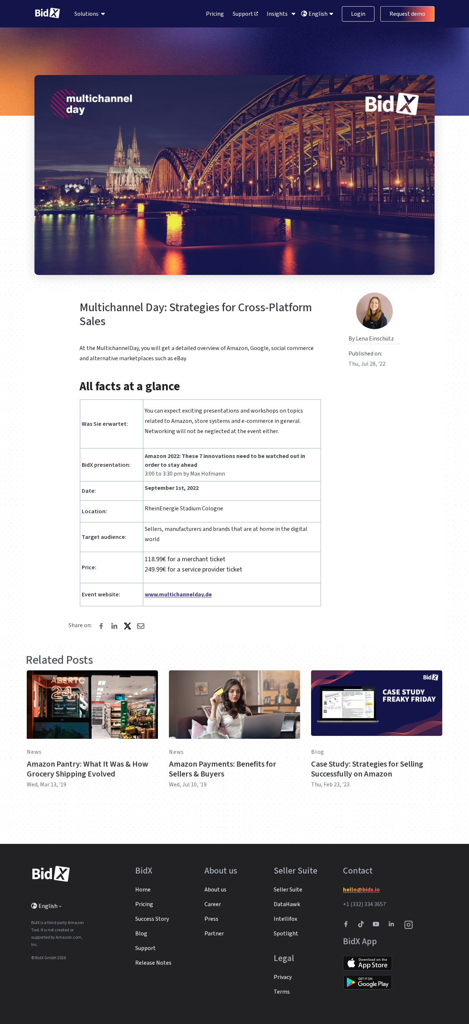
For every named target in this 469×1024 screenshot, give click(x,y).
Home (143, 890)
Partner (214, 934)
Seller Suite (288, 890)
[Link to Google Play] (367, 982)
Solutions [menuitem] (86, 14)
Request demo (407, 14)
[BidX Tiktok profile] (362, 925)
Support (243, 14)
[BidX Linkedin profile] (393, 925)
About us (215, 890)
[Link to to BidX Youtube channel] (377, 925)
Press (211, 919)
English (319, 14)
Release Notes (153, 963)
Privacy (283, 977)
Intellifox (285, 919)
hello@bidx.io (361, 890)
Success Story (152, 919)
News (34, 752)
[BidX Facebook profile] (349, 925)
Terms (282, 992)
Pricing (215, 14)
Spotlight (286, 934)
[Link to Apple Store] (367, 963)
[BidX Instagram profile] (409, 925)
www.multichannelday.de (178, 595)
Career (212, 904)
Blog (317, 752)
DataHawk (287, 904)
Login (358, 14)
